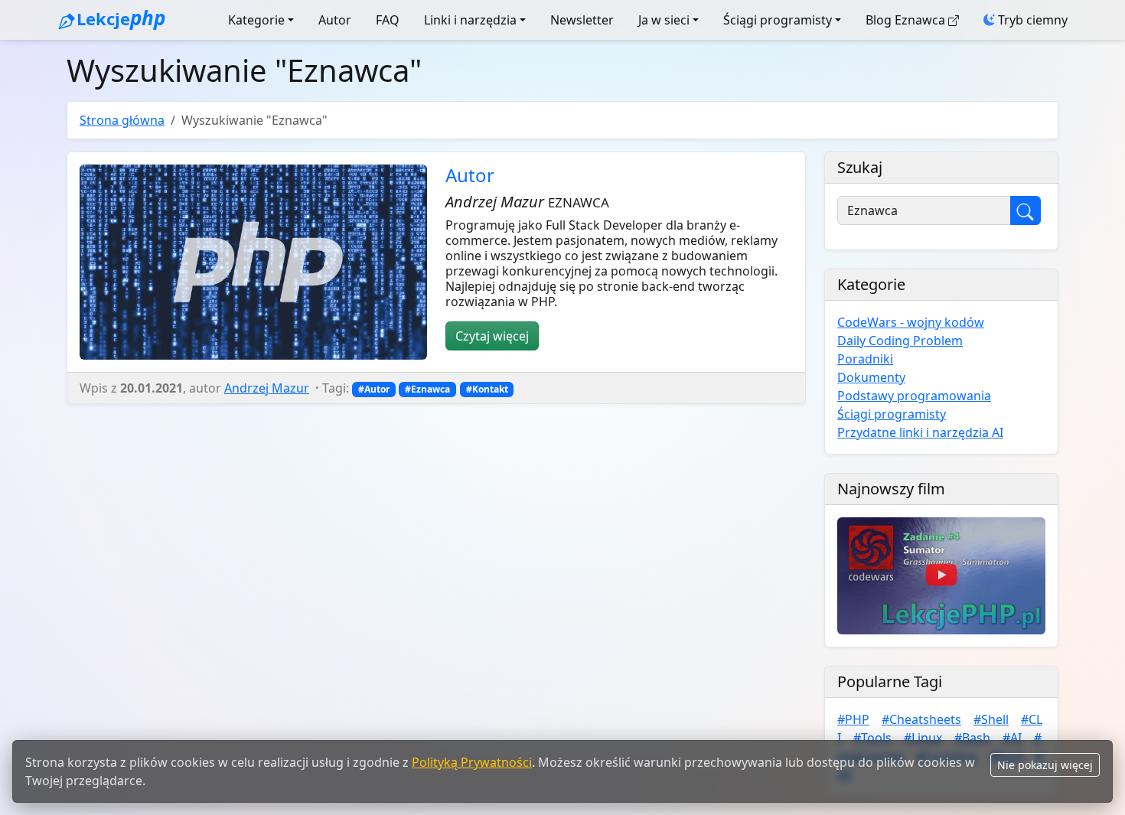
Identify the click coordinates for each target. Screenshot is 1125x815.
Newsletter (582, 19)
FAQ (387, 19)
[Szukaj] (1025, 210)
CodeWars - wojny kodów (910, 322)
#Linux (923, 737)
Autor (334, 19)
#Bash (972, 737)
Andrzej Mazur (266, 388)
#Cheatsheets (921, 719)
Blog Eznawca (905, 19)
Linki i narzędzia (470, 19)
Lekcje (120, 17)
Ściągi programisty (777, 19)
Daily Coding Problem (900, 340)
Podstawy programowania (914, 395)
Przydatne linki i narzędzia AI (920, 432)
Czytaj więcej (492, 336)
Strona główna (122, 120)
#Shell (991, 719)
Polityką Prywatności (472, 762)
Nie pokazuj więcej (1045, 765)
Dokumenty (871, 377)
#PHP (853, 719)
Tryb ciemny (1031, 19)
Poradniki (865, 358)
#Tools (872, 737)
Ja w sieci (664, 19)
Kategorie (256, 19)
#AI (1012, 737)
